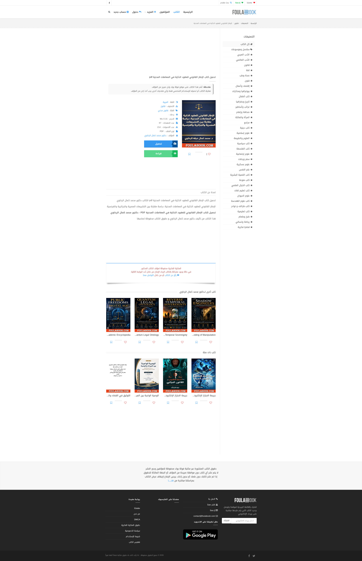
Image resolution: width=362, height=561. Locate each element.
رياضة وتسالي (243, 222)
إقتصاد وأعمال (243, 86)
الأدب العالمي (243, 60)
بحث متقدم (224, 2)
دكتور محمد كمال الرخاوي (155, 135)
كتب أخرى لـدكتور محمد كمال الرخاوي (197, 292)
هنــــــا (171, 480)
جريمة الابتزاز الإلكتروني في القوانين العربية (203, 396)
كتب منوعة (244, 180)
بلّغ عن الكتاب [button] (170, 275)
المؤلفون (165, 12)
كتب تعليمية (243, 211)
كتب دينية (245, 128)
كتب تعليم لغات (242, 190)
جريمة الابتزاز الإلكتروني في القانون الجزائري (175, 396)
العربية (165, 102)
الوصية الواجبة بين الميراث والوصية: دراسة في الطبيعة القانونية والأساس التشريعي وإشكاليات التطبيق (147, 396)
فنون (247, 81)
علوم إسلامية (243, 133)
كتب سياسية (243, 143)
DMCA (137, 519)
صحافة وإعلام (243, 112)
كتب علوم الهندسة (240, 201)
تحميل (158, 144)
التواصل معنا (148, 275)
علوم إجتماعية (243, 154)
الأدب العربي (243, 54)
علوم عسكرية (243, 164)
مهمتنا (250, 2)
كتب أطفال (244, 96)
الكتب (176, 12)
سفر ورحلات (244, 159)
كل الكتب (245, 44)
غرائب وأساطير (242, 107)
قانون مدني (163, 110)
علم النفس (244, 169)
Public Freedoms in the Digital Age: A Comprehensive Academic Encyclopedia (118, 335)
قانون (236, 23)
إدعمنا (213, 510)
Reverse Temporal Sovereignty (175, 335)
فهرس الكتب (134, 542)
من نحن (137, 514)
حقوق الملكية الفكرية (130, 525)
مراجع (247, 122)
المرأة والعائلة (242, 117)
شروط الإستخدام (133, 536)
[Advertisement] (161, 55)
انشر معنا (211, 505)
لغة (248, 70)
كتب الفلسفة (243, 149)
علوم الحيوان (243, 196)
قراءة (158, 153)
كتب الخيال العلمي (240, 185)
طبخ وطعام (244, 216)
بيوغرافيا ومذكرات (241, 91)
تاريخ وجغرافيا (243, 101)
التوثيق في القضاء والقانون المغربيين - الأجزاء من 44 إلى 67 (118, 396)
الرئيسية (188, 12)
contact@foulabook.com (204, 516)
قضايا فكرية (244, 227)
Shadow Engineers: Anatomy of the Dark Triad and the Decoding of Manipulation (203, 335)
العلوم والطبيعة (242, 138)
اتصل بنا (212, 499)
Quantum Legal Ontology (147, 335)
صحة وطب (245, 75)
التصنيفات (244, 23)
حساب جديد (120, 12)
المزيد (150, 12)
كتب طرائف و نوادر (240, 206)
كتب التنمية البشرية (240, 175)
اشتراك (226, 520)
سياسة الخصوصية (132, 531)
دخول (135, 12)
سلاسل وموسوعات (240, 49)
